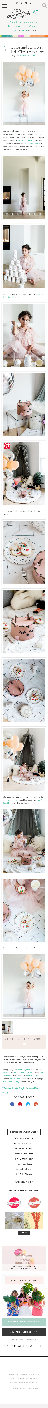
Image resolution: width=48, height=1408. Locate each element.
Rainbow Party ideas (24, 1148)
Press (24, 1379)
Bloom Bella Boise (33, 1076)
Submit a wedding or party (24, 1383)
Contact (15, 1379)
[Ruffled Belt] (14, 1220)
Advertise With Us (21, 1332)
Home (12, 1375)
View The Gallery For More (24, 1039)
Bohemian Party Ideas (24, 1143)
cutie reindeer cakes (11, 800)
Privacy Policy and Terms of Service (24, 1340)
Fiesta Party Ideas (24, 1164)
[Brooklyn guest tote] (14, 1202)
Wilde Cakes (15, 1078)
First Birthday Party (24, 1159)
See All (24, 1233)
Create (24, 30)
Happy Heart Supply (32, 143)
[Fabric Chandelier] (33, 1220)
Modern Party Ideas (24, 1153)
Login (14, 30)
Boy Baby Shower (24, 1169)
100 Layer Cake (24, 14)
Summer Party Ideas (24, 1138)
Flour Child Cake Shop (23, 1072)
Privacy (34, 1379)
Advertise (22, 1375)
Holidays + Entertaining (28, 56)
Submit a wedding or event (24, 22)
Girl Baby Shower (24, 1174)
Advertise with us (16, 26)
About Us (34, 1375)
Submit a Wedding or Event (24, 1322)
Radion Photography (26, 140)
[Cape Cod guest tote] (33, 1202)
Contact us (34, 26)
